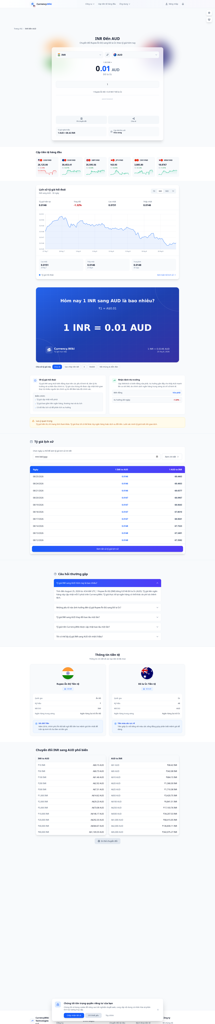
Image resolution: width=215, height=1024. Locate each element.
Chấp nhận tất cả (74, 1015)
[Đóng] (158, 1010)
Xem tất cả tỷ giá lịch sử (108, 549)
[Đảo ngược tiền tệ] (107, 55)
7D (154, 191)
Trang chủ (18, 28)
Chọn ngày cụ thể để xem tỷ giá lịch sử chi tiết (52, 451)
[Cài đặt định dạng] (209, 13)
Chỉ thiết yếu (93, 1015)
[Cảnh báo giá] (183, 4)
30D (160, 191)
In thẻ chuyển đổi (109, 841)
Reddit (92, 367)
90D (167, 191)
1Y (173, 191)
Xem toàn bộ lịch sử (165, 275)
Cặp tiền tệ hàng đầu (107, 4)
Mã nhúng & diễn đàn (109, 367)
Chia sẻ (57, 367)
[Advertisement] (107, 16)
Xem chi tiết (170, 456)
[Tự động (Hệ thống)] (209, 19)
